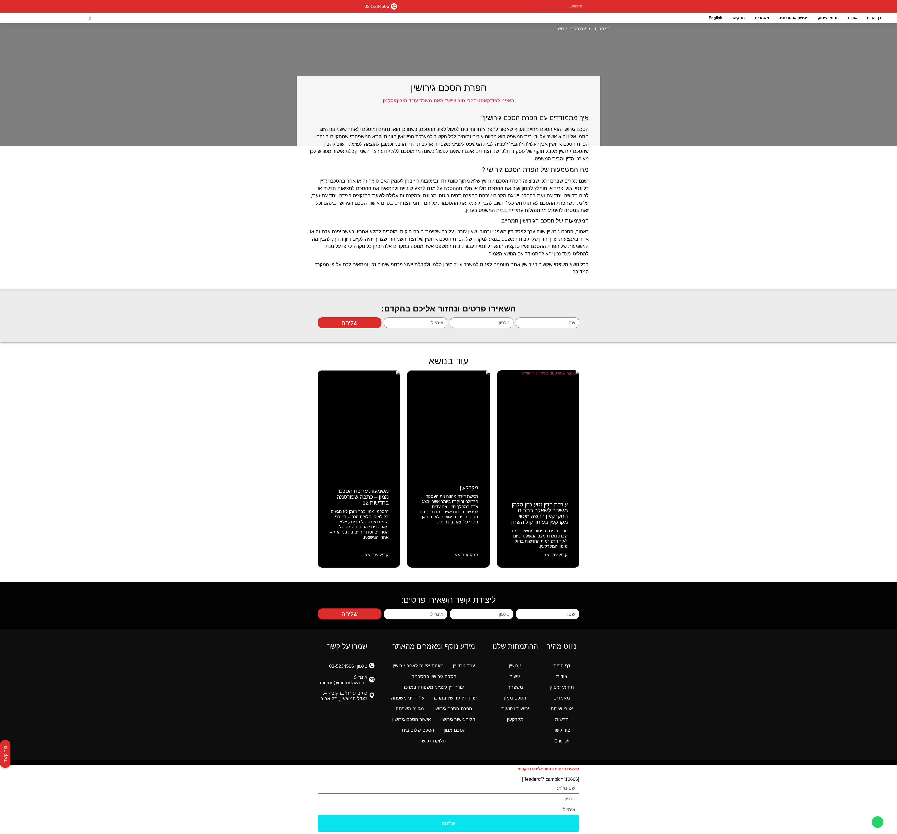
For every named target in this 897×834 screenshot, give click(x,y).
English (715, 18)
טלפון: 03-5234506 (348, 666)
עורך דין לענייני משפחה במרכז (434, 687)
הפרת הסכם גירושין (452, 708)
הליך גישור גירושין (457, 719)
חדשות (562, 719)
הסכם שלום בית (418, 730)
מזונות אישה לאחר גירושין (418, 665)
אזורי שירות (562, 708)
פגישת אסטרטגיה (793, 18)
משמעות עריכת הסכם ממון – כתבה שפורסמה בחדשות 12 (362, 497)
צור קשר (739, 18)
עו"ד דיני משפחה (407, 697)
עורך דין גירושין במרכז (455, 697)
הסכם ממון (515, 697)
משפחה (515, 687)
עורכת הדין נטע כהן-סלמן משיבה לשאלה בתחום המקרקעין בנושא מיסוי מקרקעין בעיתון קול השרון (539, 513)
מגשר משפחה (410, 708)
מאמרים (762, 18)
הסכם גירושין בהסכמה (433, 676)
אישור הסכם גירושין (411, 719)
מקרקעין (469, 487)
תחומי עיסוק (828, 18)
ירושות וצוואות (515, 708)
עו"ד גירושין (464, 665)
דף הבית (874, 18)
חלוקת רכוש (434, 740)
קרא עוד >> (556, 554)
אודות (853, 18)
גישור (515, 676)
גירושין (515, 665)
